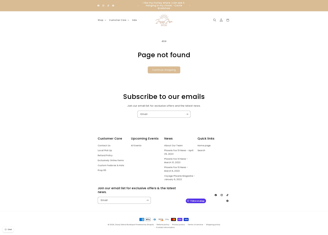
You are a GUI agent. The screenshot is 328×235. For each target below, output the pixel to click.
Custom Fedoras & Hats (111, 165)
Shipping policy (213, 224)
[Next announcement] (190, 5)
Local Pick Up (105, 150)
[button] (101, 20)
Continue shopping (164, 69)
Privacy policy (178, 224)
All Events (136, 145)
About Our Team (173, 145)
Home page (204, 145)
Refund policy (163, 224)
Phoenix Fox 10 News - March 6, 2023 (176, 169)
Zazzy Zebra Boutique (125, 224)
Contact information (165, 227)
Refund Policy (105, 155)
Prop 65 (102, 170)
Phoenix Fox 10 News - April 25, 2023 (178, 152)
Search (201, 150)
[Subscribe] (187, 114)
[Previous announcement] (138, 5)
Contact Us (104, 145)
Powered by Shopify (145, 224)
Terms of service (195, 224)
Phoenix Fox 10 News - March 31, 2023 (176, 160)
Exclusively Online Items (111, 160)
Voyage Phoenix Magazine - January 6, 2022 (179, 177)
